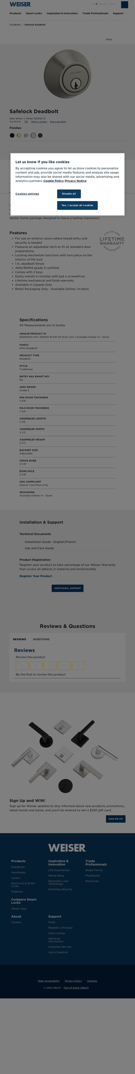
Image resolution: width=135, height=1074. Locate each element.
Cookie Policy (53, 181)
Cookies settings (27, 193)
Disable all (69, 193)
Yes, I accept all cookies (77, 205)
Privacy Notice (75, 181)
